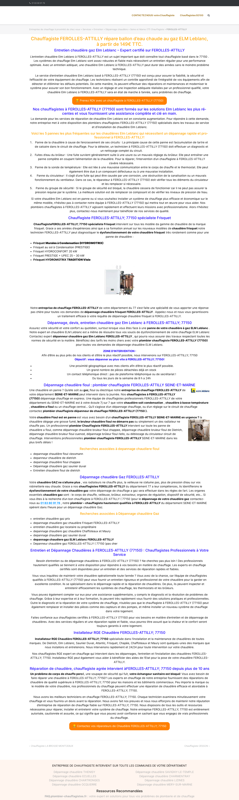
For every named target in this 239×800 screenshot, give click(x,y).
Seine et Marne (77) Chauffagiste (147, 29)
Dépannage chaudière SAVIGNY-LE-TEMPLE (165, 772)
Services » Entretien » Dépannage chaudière (105, 29)
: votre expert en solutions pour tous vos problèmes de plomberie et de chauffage (119, 796)
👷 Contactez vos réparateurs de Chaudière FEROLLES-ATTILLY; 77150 (119, 726)
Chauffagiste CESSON (196, 745)
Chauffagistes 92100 (191, 15)
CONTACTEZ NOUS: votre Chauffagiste (153, 15)
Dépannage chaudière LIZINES (165, 780)
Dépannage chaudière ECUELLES (74, 776)
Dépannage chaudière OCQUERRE (74, 784)
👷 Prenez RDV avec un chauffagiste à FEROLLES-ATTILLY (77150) (119, 100)
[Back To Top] (231, 792)
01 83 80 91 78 (38, 3)
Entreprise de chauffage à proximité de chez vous (54, 29)
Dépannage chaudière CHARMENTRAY (164, 776)
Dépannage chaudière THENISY (74, 772)
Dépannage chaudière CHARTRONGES (74, 780)
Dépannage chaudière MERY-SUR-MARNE (164, 784)
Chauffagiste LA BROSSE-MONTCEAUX (52, 745)
